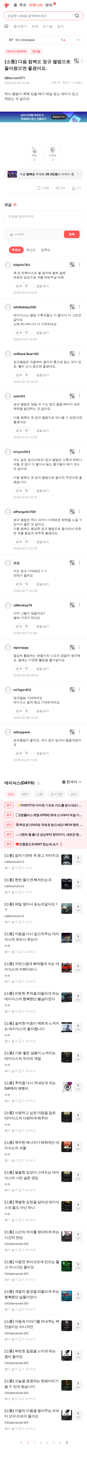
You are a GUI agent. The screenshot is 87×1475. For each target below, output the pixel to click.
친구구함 (56, 794)
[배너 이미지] (43, 117)
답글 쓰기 (43, 286)
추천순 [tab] (16, 250)
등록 (72, 234)
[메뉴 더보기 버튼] (6, 26)
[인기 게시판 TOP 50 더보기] (78, 40)
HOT (25, 794)
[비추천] (27, 286)
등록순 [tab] (45, 250)
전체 (11, 794)
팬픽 (48, 5)
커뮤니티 (36, 5)
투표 (23, 5)
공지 (73, 794)
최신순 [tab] (31, 250)
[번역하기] (76, 61)
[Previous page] (21, 1442)
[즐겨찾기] (38, 783)
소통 (39, 794)
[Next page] (66, 1442)
